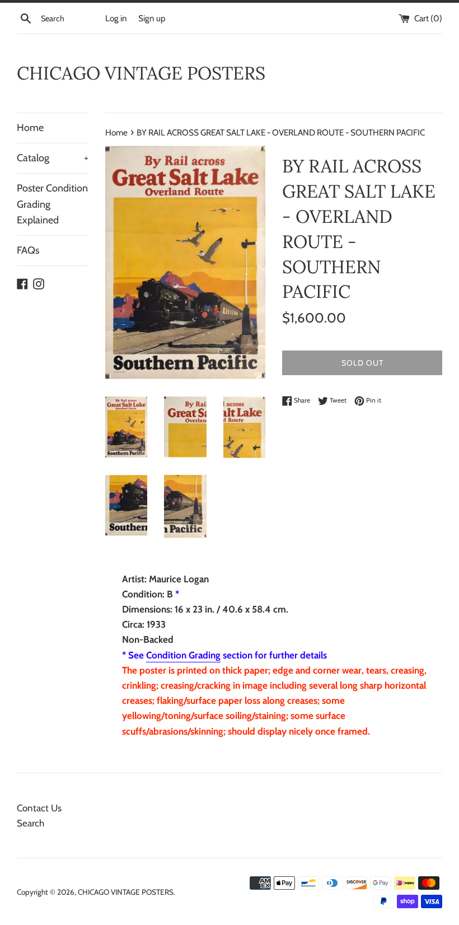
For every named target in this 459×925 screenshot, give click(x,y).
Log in (116, 18)
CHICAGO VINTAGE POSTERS (141, 73)
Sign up (152, 18)
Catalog (52, 158)
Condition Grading (183, 655)
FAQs (28, 250)
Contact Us (39, 808)
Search (30, 823)
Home (30, 128)
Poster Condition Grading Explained (52, 204)
